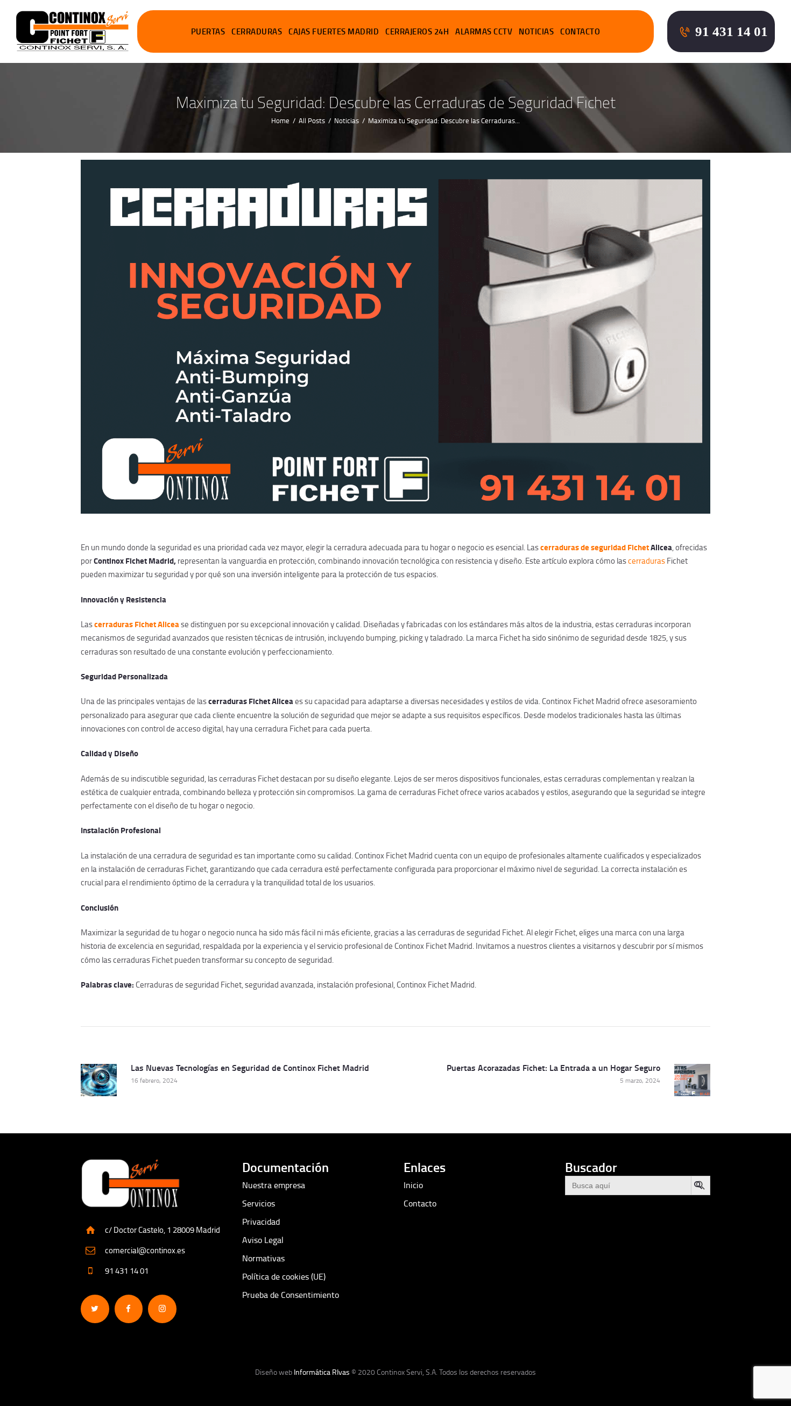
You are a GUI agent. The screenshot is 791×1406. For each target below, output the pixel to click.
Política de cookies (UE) (284, 1276)
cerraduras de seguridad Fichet (594, 547)
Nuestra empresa (273, 1185)
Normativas (263, 1258)
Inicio (413, 1185)
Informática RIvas (322, 1372)
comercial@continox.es (145, 1250)
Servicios (258, 1203)
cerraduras (646, 560)
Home (280, 120)
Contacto (420, 1203)
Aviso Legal (263, 1240)
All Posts (312, 120)
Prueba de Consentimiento (290, 1295)
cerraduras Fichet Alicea (136, 624)
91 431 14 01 (127, 1270)
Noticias (346, 120)
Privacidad (261, 1221)
